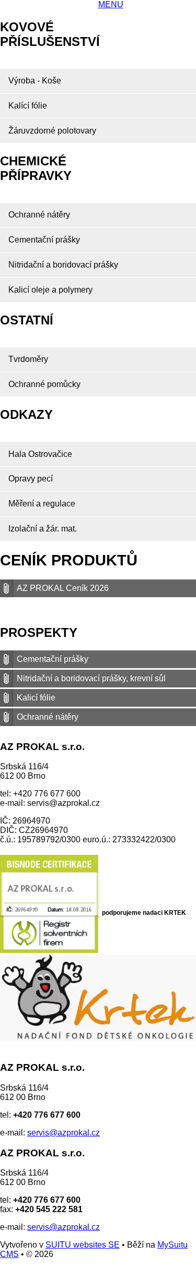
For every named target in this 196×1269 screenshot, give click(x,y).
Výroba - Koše (34, 80)
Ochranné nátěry (39, 214)
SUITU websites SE (82, 1244)
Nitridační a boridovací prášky (63, 264)
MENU (110, 4)
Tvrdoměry (28, 359)
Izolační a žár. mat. (42, 528)
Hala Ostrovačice (40, 454)
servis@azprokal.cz (63, 1132)
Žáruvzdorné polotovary (52, 130)
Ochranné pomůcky (44, 384)
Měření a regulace (41, 503)
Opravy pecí (30, 478)
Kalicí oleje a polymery (50, 289)
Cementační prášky (44, 239)
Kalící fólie (27, 105)
